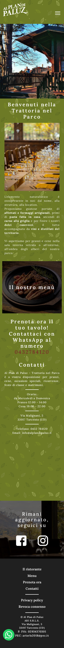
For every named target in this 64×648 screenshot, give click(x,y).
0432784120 (32, 352)
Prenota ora (32, 582)
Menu (32, 576)
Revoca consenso (32, 606)
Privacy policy (32, 600)
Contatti (32, 588)
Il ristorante (32, 569)
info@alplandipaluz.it (37, 433)
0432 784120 (39, 429)
